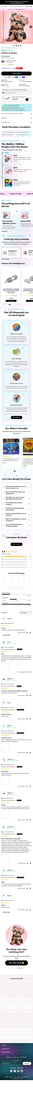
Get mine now (15, 963)
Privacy (11, 1077)
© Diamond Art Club (11, 293)
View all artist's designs (9, 62)
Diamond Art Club (18, 1078)
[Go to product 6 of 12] (16, 304)
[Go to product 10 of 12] (21, 304)
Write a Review (16, 544)
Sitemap (19, 1077)
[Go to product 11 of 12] (22, 304)
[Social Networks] (11, 1071)
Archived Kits (25, 1077)
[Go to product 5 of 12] (15, 304)
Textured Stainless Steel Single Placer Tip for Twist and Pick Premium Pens (11, 290)
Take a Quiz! (13, 1067)
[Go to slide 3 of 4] (17, 471)
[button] (30, 26)
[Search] (26, 6)
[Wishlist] (29, 6)
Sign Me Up (26, 1063)
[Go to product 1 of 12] (10, 304)
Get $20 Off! (20, 1067)
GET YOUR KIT (16, 417)
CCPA (15, 1077)
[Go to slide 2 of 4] (16, 471)
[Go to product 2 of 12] (11, 304)
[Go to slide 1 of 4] (15, 471)
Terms (6, 1077)
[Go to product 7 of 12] (17, 304)
